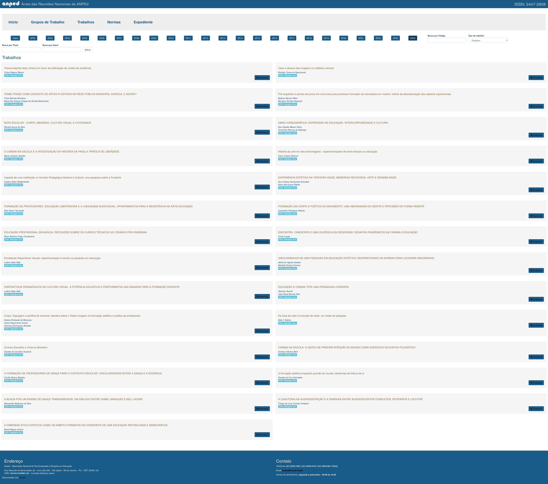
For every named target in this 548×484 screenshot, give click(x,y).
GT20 (343, 38)
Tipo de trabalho (476, 35)
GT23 (395, 38)
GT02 (32, 38)
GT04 (67, 38)
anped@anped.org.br (292, 470)
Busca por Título (10, 45)
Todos (15, 38)
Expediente (143, 22)
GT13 (222, 38)
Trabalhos (85, 22)
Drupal (22, 477)
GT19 (326, 38)
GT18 (309, 38)
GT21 (360, 38)
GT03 (50, 38)
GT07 (119, 38)
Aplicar (88, 49)
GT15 (257, 38)
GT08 (136, 38)
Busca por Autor (51, 45)
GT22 (378, 38)
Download (263, 77)
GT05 (84, 38)
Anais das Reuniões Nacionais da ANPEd (54, 3)
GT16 (274, 38)
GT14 (240, 38)
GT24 (412, 38)
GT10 (171, 38)
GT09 (153, 38)
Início (13, 22)
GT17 (291, 38)
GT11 (188, 38)
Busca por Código (436, 35)
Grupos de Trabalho (47, 22)
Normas (114, 22)
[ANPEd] (11, 4)
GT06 (101, 38)
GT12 (205, 38)
